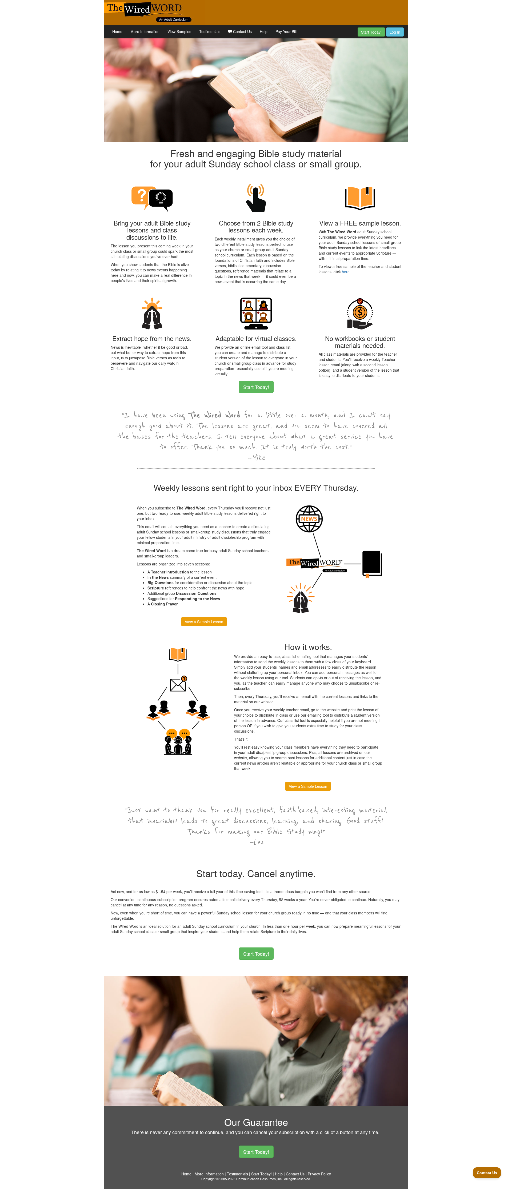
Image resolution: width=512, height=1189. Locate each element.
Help (263, 31)
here (346, 271)
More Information (144, 31)
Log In (395, 32)
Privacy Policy (319, 1173)
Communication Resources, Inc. (259, 1178)
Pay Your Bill (286, 31)
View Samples (179, 31)
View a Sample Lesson (204, 621)
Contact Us (242, 31)
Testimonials (209, 31)
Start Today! (371, 32)
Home (117, 31)
